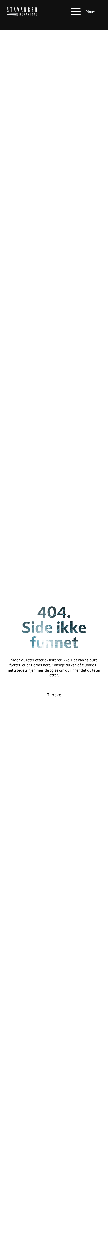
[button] (82, 11)
